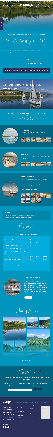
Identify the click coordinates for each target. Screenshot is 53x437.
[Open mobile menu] (3, 5)
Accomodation (32, 405)
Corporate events (33, 418)
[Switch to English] (12, 5)
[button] (26, 235)
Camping (31, 408)
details (28, 297)
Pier (31, 413)
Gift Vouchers (38, 5)
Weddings (32, 421)
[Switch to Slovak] (10, 5)
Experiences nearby (33, 416)
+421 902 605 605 (34, 61)
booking (47, 6)
